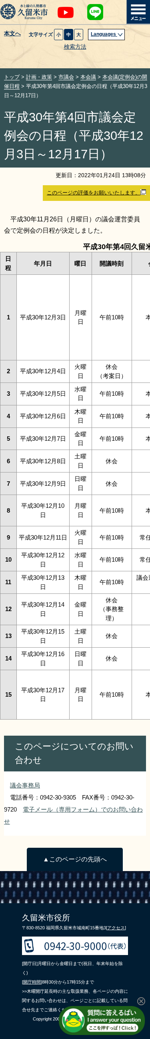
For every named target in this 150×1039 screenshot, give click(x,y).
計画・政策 (39, 77)
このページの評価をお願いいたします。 (93, 193)
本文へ (12, 34)
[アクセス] (116, 927)
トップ (12, 77)
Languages (104, 34)
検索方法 (75, 47)
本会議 (88, 77)
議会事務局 (25, 785)
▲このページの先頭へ (75, 859)
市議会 (66, 77)
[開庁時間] (32, 982)
